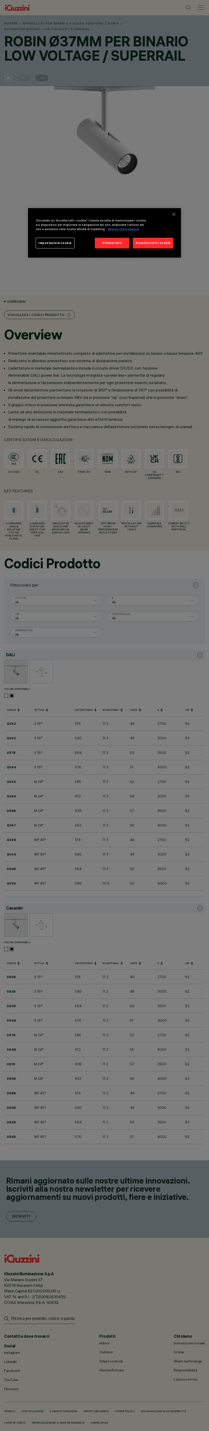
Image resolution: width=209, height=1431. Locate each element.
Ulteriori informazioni (123, 229)
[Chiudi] (173, 214)
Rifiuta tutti (112, 243)
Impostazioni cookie (55, 243)
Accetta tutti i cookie (153, 243)
